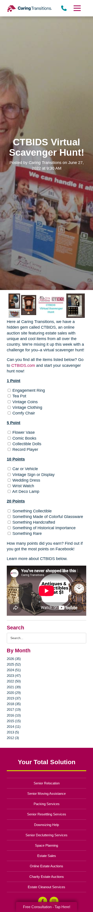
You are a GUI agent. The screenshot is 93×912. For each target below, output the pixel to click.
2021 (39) (14, 687)
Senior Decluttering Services (46, 835)
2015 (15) (14, 721)
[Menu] (77, 8)
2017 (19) (14, 709)
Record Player (24, 449)
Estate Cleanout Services (46, 887)
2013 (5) (13, 732)
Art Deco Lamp (25, 491)
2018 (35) (14, 704)
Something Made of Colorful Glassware (47, 516)
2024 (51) (14, 670)
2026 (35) (14, 659)
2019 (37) (14, 698)
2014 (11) (14, 726)
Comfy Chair (23, 413)
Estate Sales (46, 856)
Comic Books (23, 438)
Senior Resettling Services (46, 814)
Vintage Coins (24, 402)
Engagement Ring (28, 390)
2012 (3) (13, 738)
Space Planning (46, 845)
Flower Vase (23, 432)
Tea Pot (18, 396)
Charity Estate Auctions (46, 877)
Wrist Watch (22, 486)
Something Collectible (31, 511)
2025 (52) (14, 664)
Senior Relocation (47, 783)
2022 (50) (14, 681)
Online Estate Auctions (46, 866)
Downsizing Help (46, 825)
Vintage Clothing (26, 407)
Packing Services (47, 804)
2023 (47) (14, 675)
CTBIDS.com (23, 365)
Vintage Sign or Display (33, 474)
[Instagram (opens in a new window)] (53, 901)
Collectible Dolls (26, 444)
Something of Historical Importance (43, 528)
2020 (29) (14, 693)
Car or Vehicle (24, 469)
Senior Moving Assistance (46, 793)
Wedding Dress (25, 480)
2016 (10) (14, 715)
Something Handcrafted (33, 522)
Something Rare (26, 533)
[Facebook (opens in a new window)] (42, 901)
